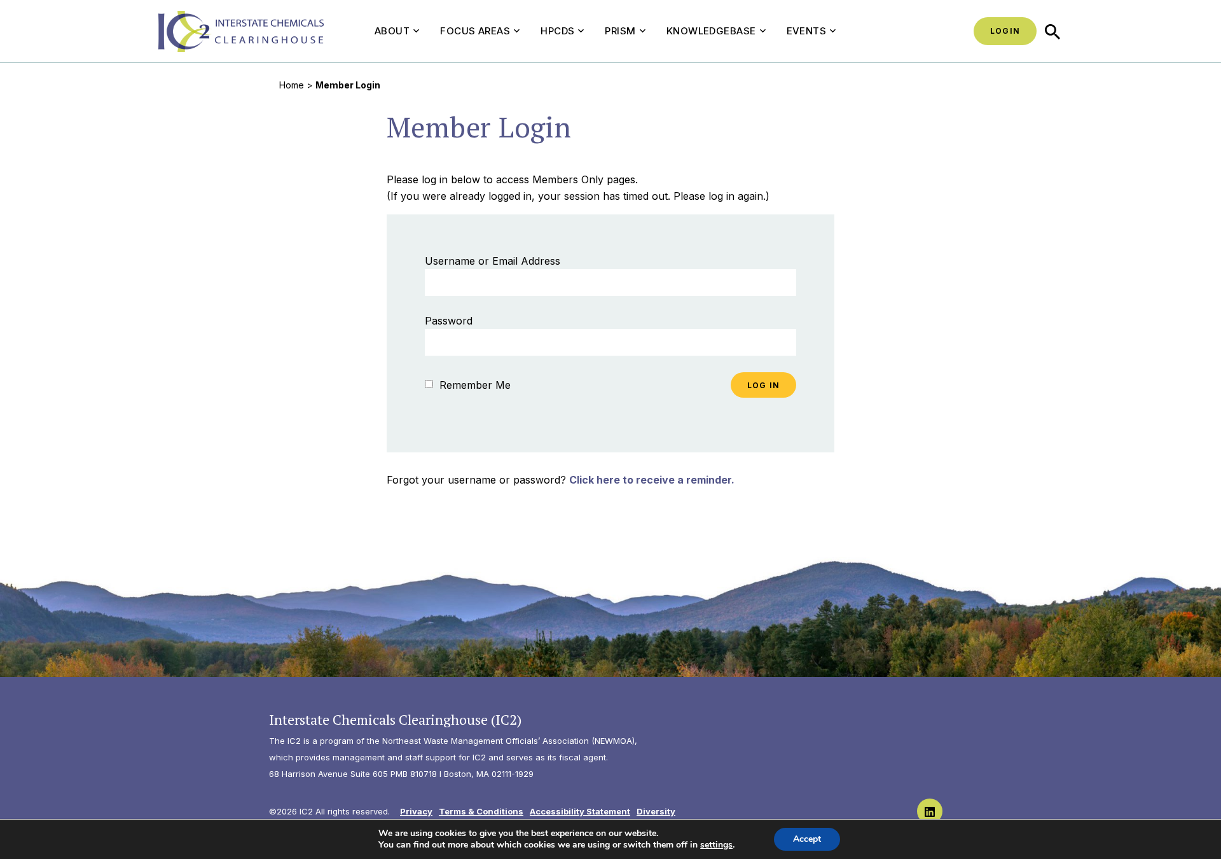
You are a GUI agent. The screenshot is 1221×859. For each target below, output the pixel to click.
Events (807, 31)
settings (716, 845)
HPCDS (557, 31)
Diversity (656, 811)
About (392, 31)
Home (291, 85)
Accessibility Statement (580, 811)
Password (449, 320)
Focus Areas (475, 31)
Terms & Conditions (481, 811)
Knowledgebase (711, 31)
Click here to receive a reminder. (652, 479)
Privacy (416, 811)
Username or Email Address (492, 261)
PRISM (620, 31)
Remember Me (473, 385)
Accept (807, 839)
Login (1005, 31)
